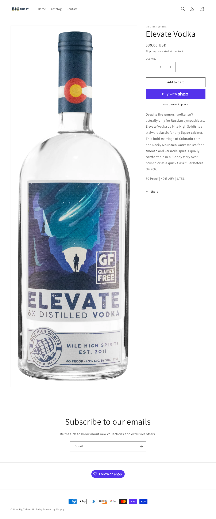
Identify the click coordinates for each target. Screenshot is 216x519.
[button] (183, 9)
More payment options (176, 104)
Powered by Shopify (54, 509)
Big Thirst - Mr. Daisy (31, 509)
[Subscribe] (141, 446)
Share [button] (154, 191)
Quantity (151, 58)
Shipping (151, 51)
